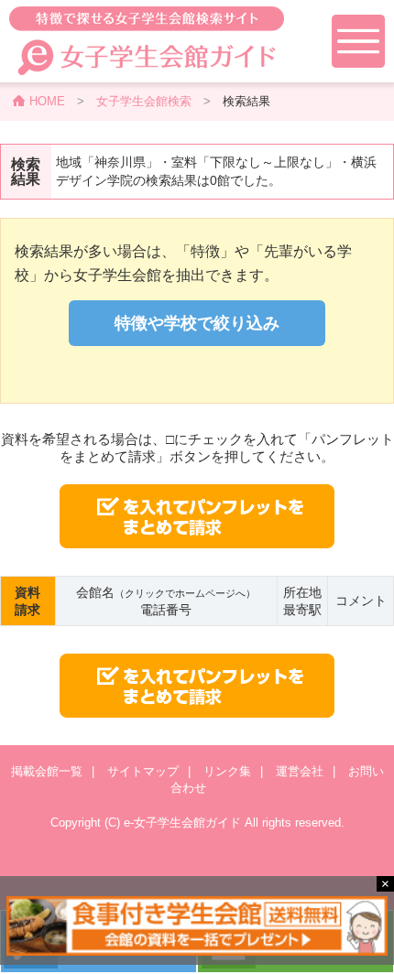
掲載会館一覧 (46, 771)
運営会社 (299, 771)
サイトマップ (143, 771)
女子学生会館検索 (144, 101)
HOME (47, 101)
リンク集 (227, 771)
